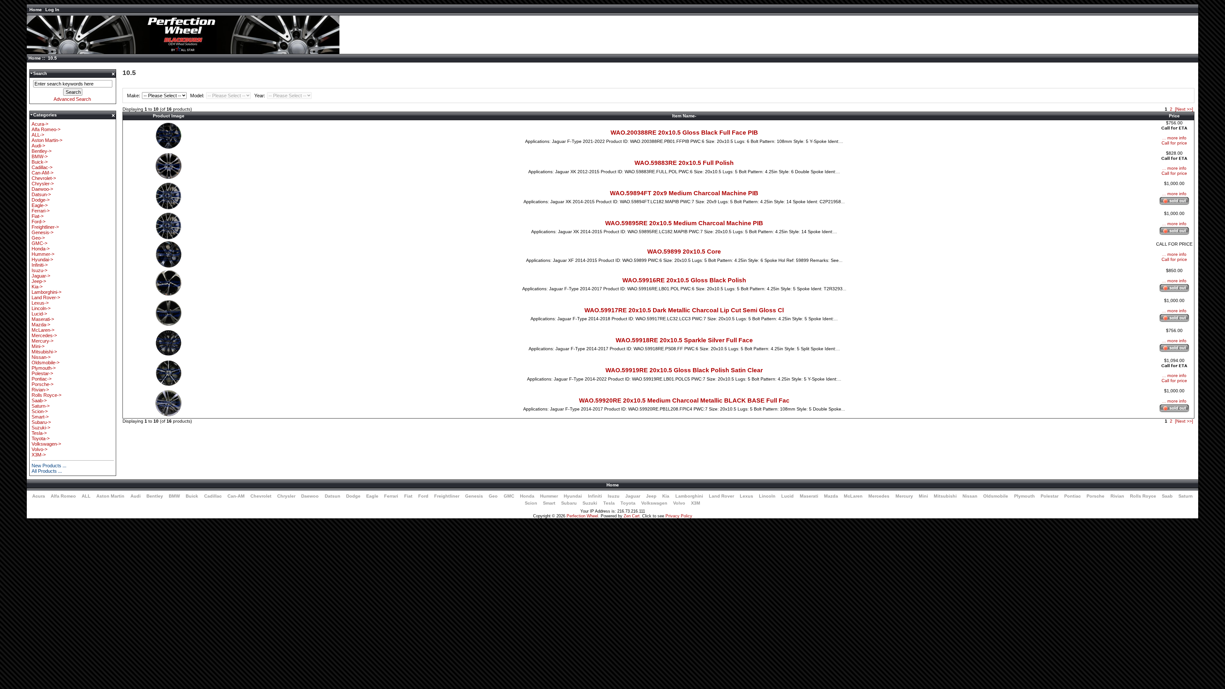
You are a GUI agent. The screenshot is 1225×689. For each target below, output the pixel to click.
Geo (493, 496)
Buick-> (40, 162)
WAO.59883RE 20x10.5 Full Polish (684, 162)
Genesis (474, 496)
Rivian (1117, 496)
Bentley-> (42, 151)
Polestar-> (42, 373)
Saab (1167, 496)
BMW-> (40, 156)
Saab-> (39, 400)
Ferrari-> (41, 210)
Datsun (332, 496)
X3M (695, 503)
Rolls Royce (1143, 496)
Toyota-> (41, 438)
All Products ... (47, 471)
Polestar (1049, 496)
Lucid (787, 496)
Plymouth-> (44, 368)
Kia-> (37, 286)
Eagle (372, 496)
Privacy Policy (678, 516)
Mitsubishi (945, 496)
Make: (134, 95)
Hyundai (573, 496)
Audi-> (38, 145)
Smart (549, 503)
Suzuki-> (41, 427)
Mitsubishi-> (44, 351)
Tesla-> (39, 433)
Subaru (569, 503)
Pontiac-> (42, 379)
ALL (86, 496)
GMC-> (40, 243)
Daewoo (310, 496)
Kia (665, 496)
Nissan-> (41, 357)
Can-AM (236, 496)
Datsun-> (41, 194)
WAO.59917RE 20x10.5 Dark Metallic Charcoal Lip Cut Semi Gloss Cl (684, 310)
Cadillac (213, 496)
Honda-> (41, 248)
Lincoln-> (41, 308)
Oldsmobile (995, 496)
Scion (531, 503)
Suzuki (590, 503)
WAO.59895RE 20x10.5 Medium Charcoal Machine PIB (684, 223)
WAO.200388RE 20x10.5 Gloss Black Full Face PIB (684, 132)
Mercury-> (43, 341)
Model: (197, 95)
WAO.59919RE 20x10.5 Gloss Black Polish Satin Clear (684, 370)
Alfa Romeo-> (46, 129)
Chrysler (286, 496)
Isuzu (614, 496)
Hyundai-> (42, 259)
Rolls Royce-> (47, 395)
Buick (192, 496)
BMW (174, 496)
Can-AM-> (43, 172)
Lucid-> (39, 313)
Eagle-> (40, 205)
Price (1174, 115)
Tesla (609, 503)
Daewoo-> (42, 189)
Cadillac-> (42, 167)
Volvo (679, 503)
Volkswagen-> (46, 444)
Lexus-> (40, 303)
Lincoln (767, 496)
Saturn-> (41, 406)
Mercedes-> (44, 335)
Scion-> (40, 411)
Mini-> (38, 346)
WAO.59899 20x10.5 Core (684, 251)
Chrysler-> (43, 183)
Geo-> (38, 238)
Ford (423, 496)
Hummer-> (43, 254)
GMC (509, 496)
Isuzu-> (40, 270)
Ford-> (39, 221)
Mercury (904, 496)
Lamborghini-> (47, 292)
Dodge (353, 496)
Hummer (549, 496)
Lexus (746, 496)
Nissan (969, 496)
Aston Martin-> (47, 140)
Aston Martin (110, 496)
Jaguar (632, 496)
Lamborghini (689, 496)
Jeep (651, 496)
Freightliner (446, 496)
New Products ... (49, 465)
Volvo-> (40, 449)
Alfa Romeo (63, 496)
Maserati (809, 496)
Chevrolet (260, 496)
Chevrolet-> (44, 178)
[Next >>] (1184, 109)
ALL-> (38, 134)
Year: (260, 95)
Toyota (627, 503)
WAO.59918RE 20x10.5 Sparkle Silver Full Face (684, 340)
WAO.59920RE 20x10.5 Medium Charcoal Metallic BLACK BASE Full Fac (684, 400)
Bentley (154, 496)
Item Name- (684, 115)
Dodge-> (41, 200)
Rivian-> (40, 389)
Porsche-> (43, 384)
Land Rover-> (46, 297)
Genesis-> (43, 232)
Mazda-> (41, 324)
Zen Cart (632, 516)
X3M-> (39, 454)
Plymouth (1024, 496)
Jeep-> (39, 281)
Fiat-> (38, 216)
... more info (1174, 137)
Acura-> (40, 124)
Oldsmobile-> (46, 362)
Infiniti (595, 496)
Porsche (1095, 496)
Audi (135, 496)
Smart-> (40, 416)
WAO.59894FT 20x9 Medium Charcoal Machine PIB (684, 193)
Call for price (1174, 142)
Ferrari (391, 496)
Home (35, 9)
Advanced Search (72, 99)
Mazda (831, 496)
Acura (38, 496)
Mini (923, 496)
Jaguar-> (41, 275)
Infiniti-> (40, 265)
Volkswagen (654, 503)
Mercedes (878, 496)
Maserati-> (43, 319)
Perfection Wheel (582, 516)
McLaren (853, 496)
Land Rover (721, 496)
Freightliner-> (45, 227)
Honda (527, 496)
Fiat (408, 496)
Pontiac (1072, 496)
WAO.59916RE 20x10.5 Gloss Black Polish (684, 280)
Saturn (1185, 496)
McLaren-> (43, 330)
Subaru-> (41, 422)
